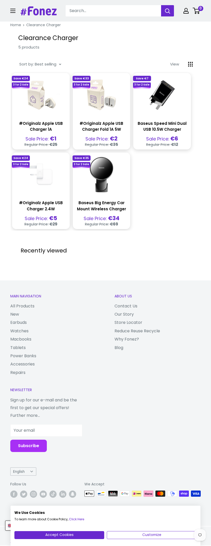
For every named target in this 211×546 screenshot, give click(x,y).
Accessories (22, 364)
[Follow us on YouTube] (43, 494)
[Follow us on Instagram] (33, 494)
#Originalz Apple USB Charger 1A (41, 126)
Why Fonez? (127, 339)
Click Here (76, 519)
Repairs (17, 372)
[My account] (186, 11)
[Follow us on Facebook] (13, 494)
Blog (119, 348)
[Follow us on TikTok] (53, 494)
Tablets (18, 348)
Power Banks (23, 356)
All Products (22, 306)
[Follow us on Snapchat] (72, 494)
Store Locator (128, 322)
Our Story (124, 314)
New (14, 314)
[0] (196, 11)
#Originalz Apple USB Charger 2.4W (41, 205)
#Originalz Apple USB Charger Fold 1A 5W (101, 126)
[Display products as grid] (190, 64)
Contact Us (126, 306)
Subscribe (28, 446)
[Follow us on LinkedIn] (62, 494)
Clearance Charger (43, 24)
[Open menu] (12, 11)
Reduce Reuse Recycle (137, 331)
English (19, 471)
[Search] (167, 10)
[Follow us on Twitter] (23, 494)
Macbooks (20, 339)
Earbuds (18, 322)
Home (15, 24)
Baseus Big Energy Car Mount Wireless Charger (101, 205)
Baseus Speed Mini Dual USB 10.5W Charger (162, 126)
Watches (19, 331)
